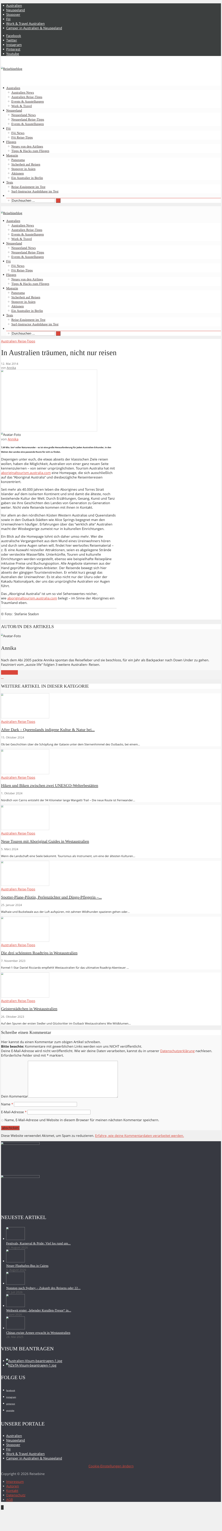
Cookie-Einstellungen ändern (111, 1466)
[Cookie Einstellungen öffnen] (20, 1527)
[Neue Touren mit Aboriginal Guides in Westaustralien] (25, 829)
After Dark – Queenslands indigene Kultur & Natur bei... (48, 729)
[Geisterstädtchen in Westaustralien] (25, 996)
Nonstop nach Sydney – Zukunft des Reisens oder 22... (43, 1288)
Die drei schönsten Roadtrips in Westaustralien (39, 953)
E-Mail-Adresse (14, 1112)
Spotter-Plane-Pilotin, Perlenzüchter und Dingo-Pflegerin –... (51, 897)
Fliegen (11, 142)
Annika (11, 368)
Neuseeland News (23, 115)
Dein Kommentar (14, 1096)
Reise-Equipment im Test (28, 187)
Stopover (13, 14)
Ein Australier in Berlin (27, 178)
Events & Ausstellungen (27, 101)
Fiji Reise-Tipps (22, 137)
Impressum (15, 1481)
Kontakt (12, 1490)
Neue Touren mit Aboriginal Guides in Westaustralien (45, 841)
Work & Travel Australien (25, 23)
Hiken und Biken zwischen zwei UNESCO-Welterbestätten (49, 785)
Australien (14, 5)
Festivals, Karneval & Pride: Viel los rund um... (38, 1243)
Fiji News (17, 133)
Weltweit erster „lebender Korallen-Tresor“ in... (38, 1310)
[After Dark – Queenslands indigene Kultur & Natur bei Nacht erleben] (25, 717)
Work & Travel (21, 106)
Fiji (8, 19)
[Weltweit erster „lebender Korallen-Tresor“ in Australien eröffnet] (15, 1306)
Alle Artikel (9, 672)
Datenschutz (15, 1495)
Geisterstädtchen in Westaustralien (29, 1008)
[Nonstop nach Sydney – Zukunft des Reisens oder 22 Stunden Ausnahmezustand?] (15, 1283)
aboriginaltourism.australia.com (26, 473)
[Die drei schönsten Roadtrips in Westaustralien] (25, 940)
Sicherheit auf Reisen (25, 164)
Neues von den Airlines (27, 146)
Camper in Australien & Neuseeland (34, 28)
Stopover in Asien (23, 169)
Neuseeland (15, 10)
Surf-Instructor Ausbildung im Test (34, 191)
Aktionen (17, 173)
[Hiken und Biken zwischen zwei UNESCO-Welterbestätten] (25, 773)
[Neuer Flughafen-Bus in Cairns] (15, 1261)
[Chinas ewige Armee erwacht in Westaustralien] (15, 1328)
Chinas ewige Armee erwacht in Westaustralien (38, 1333)
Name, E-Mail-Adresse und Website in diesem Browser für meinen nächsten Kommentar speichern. (81, 1120)
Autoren (12, 1486)
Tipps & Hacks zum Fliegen (30, 151)
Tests (9, 182)
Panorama (18, 160)
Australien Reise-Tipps (26, 97)
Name (7, 1104)
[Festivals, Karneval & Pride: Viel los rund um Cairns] (15, 1238)
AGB (9, 1499)
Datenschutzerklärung (177, 1051)
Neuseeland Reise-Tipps (27, 119)
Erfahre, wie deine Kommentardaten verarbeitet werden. (139, 1135)
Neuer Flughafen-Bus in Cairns (27, 1266)
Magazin (12, 155)
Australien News (22, 92)
